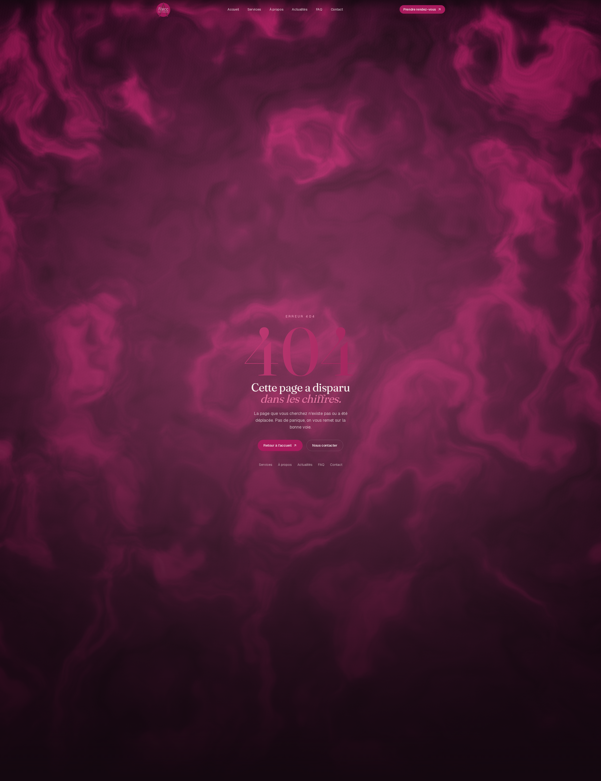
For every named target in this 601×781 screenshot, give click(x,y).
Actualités (304, 465)
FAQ (321, 465)
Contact (336, 465)
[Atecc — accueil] (163, 9)
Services (265, 465)
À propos (285, 465)
